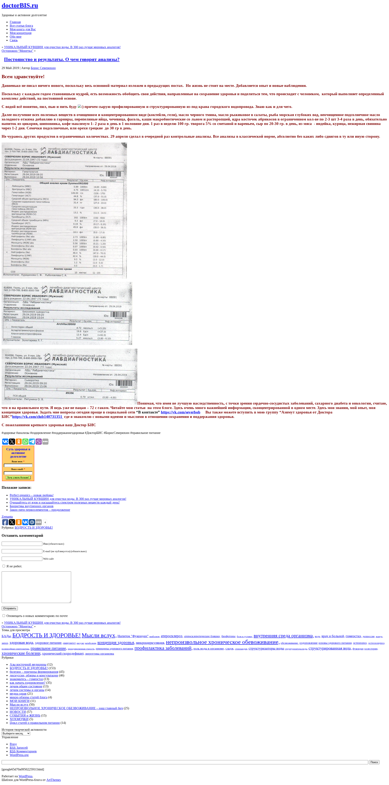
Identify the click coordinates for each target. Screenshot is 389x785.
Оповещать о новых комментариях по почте (37, 616)
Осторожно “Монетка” (17, 50)
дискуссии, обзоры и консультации (34, 675)
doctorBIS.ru (20, 5)
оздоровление (308, 642)
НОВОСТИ (18, 712)
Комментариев (23, 751)
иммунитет (69, 643)
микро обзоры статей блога (28, 697)
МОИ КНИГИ (20, 701)
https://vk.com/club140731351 (37, 416)
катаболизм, (91, 643)
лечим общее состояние (26, 686)
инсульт (80, 643)
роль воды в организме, (209, 648)
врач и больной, (333, 636)
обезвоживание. (290, 643)
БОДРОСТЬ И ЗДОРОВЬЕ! (34, 527)
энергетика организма (99, 653)
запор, (5, 643)
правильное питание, (49, 648)
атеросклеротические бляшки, (202, 636)
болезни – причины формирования (34, 671)
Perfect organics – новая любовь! (31, 495)
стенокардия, (241, 649)
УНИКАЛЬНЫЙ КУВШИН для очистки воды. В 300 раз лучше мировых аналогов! (62, 47)
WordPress (25, 776)
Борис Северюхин (43, 68)
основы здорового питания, (335, 642)
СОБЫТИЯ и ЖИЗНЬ (25, 715)
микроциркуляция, (150, 643)
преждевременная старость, (81, 649)
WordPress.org (19, 755)
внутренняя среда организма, (284, 635)
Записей (19, 747)
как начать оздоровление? (27, 682)
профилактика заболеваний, (164, 648)
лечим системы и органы (27, 690)
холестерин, (371, 648)
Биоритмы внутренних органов (31, 506)
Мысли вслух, (99, 635)
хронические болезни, (21, 653)
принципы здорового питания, (115, 648)
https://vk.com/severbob (180, 412)
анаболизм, (154, 636)
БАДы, (7, 636)
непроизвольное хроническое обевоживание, (223, 642)
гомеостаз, (354, 636)
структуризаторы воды (266, 648)
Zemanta (7, 516)
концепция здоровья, (116, 642)
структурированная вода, (330, 648)
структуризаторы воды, (296, 649)
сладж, (229, 648)
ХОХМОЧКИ (19, 719)
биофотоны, (228, 636)
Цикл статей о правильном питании (35, 722)
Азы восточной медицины (28, 664)
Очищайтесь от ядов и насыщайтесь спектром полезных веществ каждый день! (65, 502)
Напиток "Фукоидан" (133, 636)
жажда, (379, 636)
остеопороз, (360, 642)
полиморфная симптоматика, (16, 649)
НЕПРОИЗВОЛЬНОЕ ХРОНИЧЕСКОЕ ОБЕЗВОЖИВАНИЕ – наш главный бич (66, 708)
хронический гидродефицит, (63, 653)
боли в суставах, (245, 636)
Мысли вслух (19, 704)
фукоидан (358, 648)
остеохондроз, (376, 643)
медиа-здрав (18, 693)
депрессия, (369, 636)
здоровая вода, (22, 642)
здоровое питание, (48, 643)
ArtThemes (53, 780)
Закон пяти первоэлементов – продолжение (40, 509)
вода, (318, 636)
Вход (13, 744)
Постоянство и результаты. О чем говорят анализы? (62, 59)
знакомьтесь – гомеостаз (26, 679)
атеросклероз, (172, 636)
